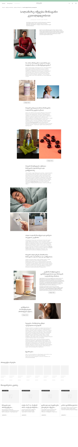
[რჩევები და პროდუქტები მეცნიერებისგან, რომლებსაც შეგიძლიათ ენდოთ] (10, 403)
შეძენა (3, 3)
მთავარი (3, 7)
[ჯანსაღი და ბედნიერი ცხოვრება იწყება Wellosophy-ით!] (50, 403)
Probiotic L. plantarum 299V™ (58, 288)
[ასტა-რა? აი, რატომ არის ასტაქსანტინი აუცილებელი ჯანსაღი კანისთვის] (30, 403)
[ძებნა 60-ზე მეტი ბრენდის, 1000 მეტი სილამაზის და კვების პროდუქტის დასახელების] (69, 3)
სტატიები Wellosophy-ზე (18, 7)
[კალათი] (76, 3)
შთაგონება (10, 3)
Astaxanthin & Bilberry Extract (34, 181)
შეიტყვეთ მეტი (27, 102)
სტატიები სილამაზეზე (9, 7)
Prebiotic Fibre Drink (50, 288)
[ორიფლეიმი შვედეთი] (39, 3)
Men (30, 247)
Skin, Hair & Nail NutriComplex (34, 122)
